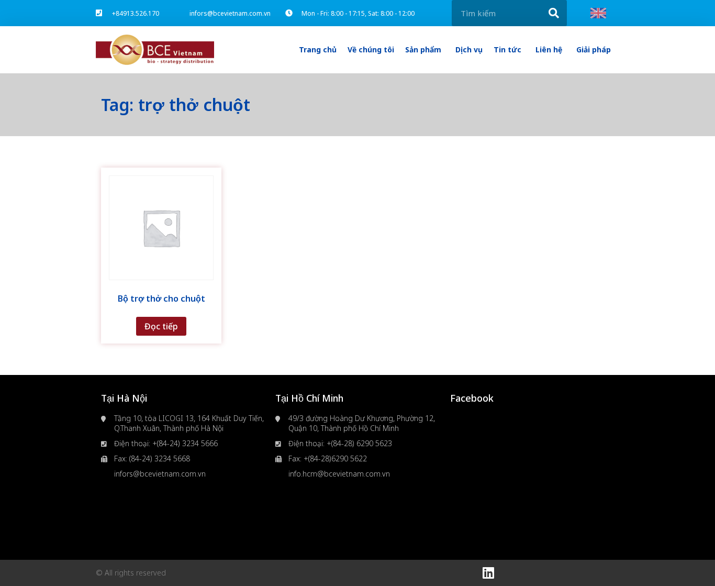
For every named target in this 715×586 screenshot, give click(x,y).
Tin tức (507, 49)
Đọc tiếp (161, 326)
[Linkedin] (488, 573)
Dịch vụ (469, 49)
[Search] (554, 13)
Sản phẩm (423, 49)
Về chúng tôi (371, 49)
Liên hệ (548, 49)
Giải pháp (593, 49)
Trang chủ (318, 49)
